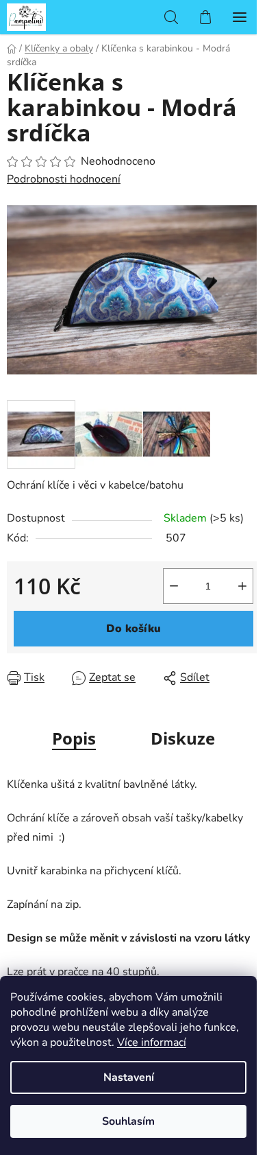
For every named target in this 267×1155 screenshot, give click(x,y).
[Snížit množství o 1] (174, 586)
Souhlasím (128, 1121)
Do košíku (133, 628)
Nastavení (128, 1077)
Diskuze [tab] (183, 738)
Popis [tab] (74, 738)
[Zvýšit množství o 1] (242, 586)
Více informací (151, 1042)
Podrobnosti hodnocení (63, 179)
